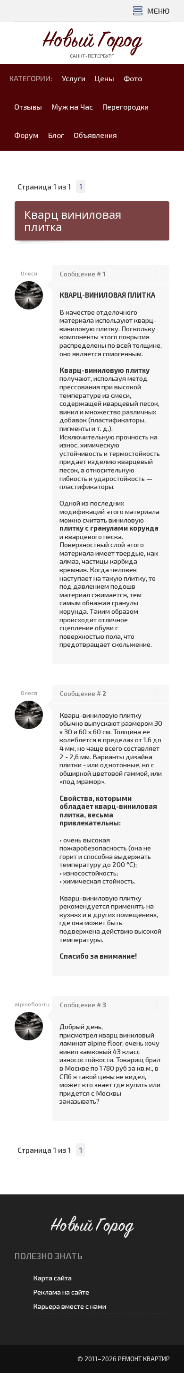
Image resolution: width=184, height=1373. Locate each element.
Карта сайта (52, 1278)
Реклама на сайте (61, 1292)
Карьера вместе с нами (69, 1306)
